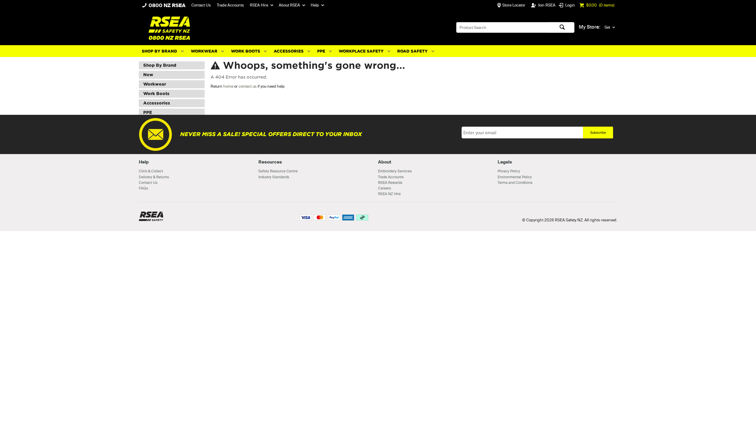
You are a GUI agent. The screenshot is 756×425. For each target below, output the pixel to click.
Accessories (289, 51)
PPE (321, 51)
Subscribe (598, 132)
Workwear (204, 51)
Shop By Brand (159, 51)
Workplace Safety (361, 51)
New (148, 74)
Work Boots (245, 51)
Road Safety (412, 51)
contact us (248, 86)
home (228, 86)
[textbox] (502, 27)
